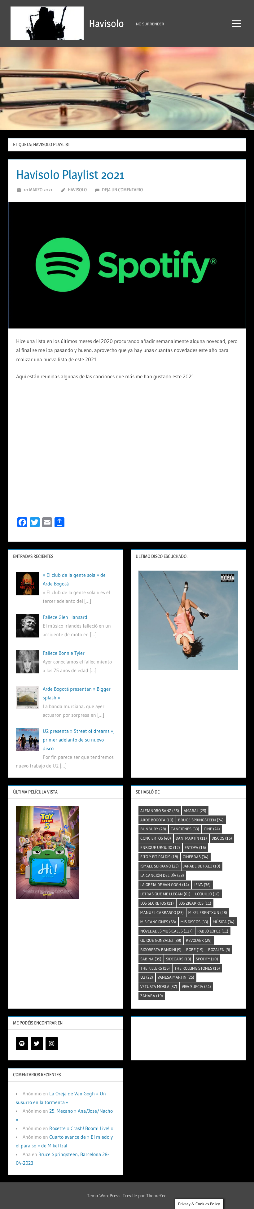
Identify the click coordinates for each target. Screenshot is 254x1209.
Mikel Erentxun (207, 912)
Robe (195, 949)
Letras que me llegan (165, 893)
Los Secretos (157, 903)
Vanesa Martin (176, 977)
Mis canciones (158, 921)
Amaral (195, 810)
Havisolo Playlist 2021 (70, 174)
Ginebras (195, 856)
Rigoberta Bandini (161, 949)
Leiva (202, 884)
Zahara (151, 995)
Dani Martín (191, 838)
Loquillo (207, 893)
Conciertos (155, 838)
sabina (150, 958)
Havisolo (106, 23)
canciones (185, 828)
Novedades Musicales (166, 930)
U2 (146, 977)
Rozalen (219, 949)
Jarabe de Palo (201, 865)
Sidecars (178, 958)
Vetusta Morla (158, 986)
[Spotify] (22, 1043)
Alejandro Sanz (159, 810)
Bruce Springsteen (201, 819)
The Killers (155, 968)
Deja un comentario (122, 190)
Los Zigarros (194, 903)
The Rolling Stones (197, 968)
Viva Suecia (196, 986)
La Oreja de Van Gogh (164, 884)
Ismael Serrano (159, 865)
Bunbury (153, 828)
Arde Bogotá (156, 819)
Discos (222, 838)
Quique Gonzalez (160, 940)
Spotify (207, 958)
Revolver (199, 940)
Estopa (195, 847)
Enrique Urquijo (160, 847)
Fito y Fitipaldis (159, 856)
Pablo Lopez (212, 930)
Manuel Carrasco (162, 912)
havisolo (77, 190)
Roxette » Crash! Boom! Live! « (81, 1128)
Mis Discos (194, 921)
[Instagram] (52, 1043)
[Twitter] (37, 1043)
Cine (212, 828)
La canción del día (162, 875)
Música (223, 921)
